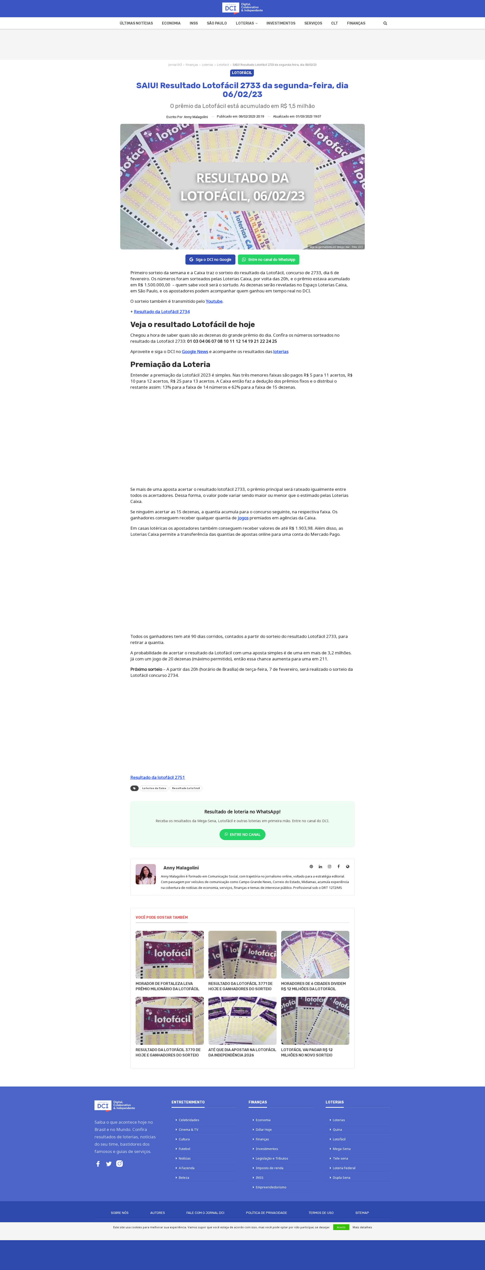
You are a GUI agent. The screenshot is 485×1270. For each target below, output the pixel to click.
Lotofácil (223, 64)
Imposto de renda (269, 1168)
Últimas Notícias (136, 23)
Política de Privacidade (266, 1213)
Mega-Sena (342, 1148)
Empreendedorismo (271, 1187)
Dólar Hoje (264, 1129)
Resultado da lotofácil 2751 (157, 777)
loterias (280, 351)
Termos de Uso (321, 1213)
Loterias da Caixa (154, 788)
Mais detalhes (362, 1227)
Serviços (313, 23)
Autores (157, 1213)
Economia (171, 23)
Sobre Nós (120, 1213)
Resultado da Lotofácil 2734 (162, 311)
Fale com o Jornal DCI (205, 1213)
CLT (334, 23)
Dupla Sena (341, 1177)
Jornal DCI (175, 64)
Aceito (341, 1227)
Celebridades (189, 1120)
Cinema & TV (188, 1129)
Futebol (184, 1148)
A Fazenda (187, 1168)
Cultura (184, 1139)
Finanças (356, 23)
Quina (337, 1129)
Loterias (245, 23)
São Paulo (217, 23)
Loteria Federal (344, 1168)
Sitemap (362, 1213)
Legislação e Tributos (272, 1158)
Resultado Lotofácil (186, 788)
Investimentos (280, 23)
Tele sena (340, 1158)
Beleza (184, 1177)
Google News (195, 351)
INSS (194, 23)
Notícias (185, 1158)
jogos (243, 518)
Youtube (214, 301)
